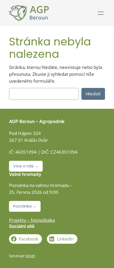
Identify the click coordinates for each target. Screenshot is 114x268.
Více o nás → (25, 166)
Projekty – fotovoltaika (32, 220)
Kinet (30, 255)
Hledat (93, 94)
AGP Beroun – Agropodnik (37, 121)
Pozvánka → (24, 206)
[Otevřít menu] (101, 13)
